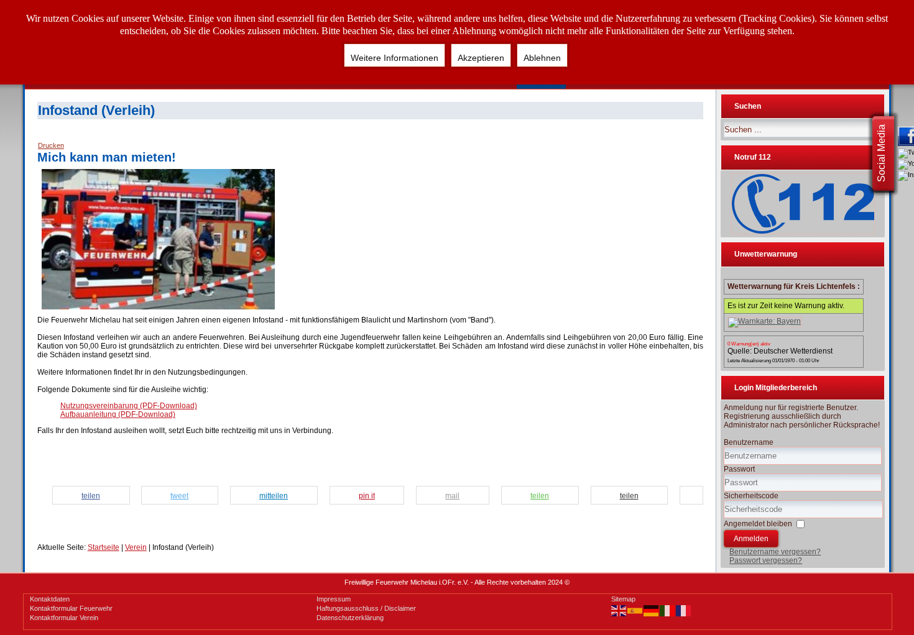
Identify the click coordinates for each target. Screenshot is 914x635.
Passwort (739, 469)
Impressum (333, 599)
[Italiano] (668, 610)
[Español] (635, 610)
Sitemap (623, 599)
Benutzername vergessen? (775, 551)
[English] (619, 610)
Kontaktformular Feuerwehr (71, 608)
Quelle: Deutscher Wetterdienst (780, 351)
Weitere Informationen (394, 58)
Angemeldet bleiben (758, 523)
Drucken (51, 145)
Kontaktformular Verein (64, 617)
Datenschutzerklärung (350, 617)
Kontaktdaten (50, 599)
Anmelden (751, 538)
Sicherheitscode (751, 495)
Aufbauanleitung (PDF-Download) (117, 414)
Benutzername (748, 442)
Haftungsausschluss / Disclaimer (366, 608)
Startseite (103, 547)
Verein (136, 547)
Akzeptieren (481, 58)
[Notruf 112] (803, 204)
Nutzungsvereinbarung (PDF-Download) (128, 405)
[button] (95, 496)
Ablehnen (542, 58)
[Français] (684, 610)
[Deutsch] (652, 610)
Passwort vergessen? (765, 560)
